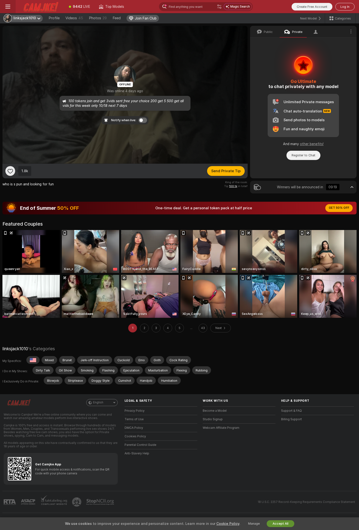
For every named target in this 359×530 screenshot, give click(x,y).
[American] (33, 360)
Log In (344, 7)
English (98, 402)
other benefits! (312, 144)
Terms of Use (134, 419)
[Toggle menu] (8, 6)
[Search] (219, 6)
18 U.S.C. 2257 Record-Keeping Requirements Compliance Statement (306, 502)
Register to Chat (303, 155)
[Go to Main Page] (40, 6)
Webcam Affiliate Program (221, 428)
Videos (74, 18)
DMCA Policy (134, 428)
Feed (117, 18)
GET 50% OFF (339, 208)
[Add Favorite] (10, 171)
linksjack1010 (15, 348)
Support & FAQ (291, 410)
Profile (54, 18)
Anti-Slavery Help (137, 453)
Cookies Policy (135, 436)
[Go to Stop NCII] (100, 502)
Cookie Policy (227, 524)
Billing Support (291, 419)
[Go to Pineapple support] (77, 502)
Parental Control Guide (140, 445)
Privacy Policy (135, 410)
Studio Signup (213, 419)
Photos (98, 18)
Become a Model (215, 410)
